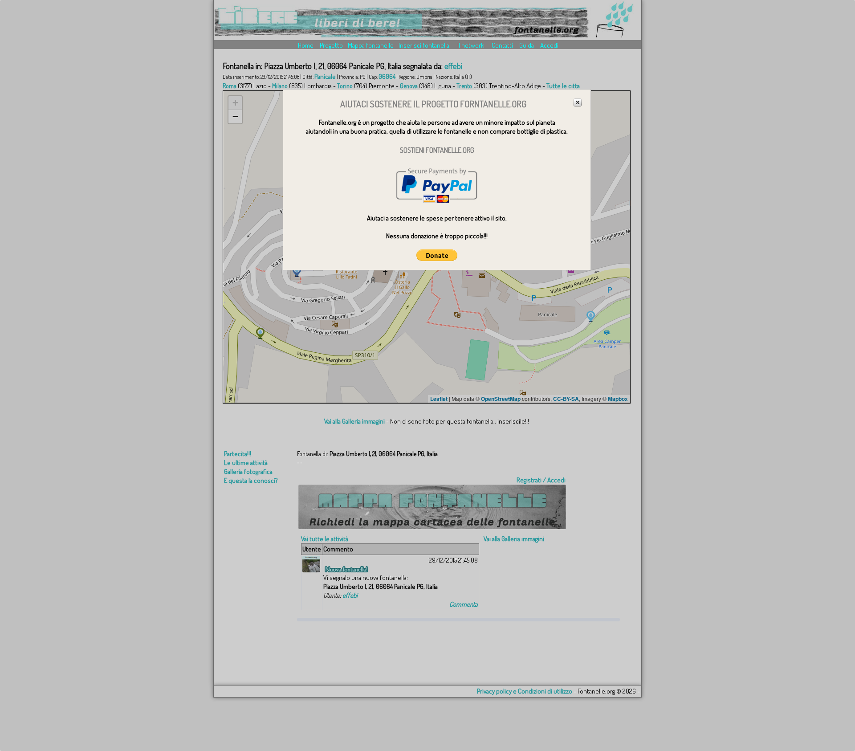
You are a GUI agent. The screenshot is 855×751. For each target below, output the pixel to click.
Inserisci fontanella (424, 45)
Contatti (502, 45)
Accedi (549, 45)
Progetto (331, 45)
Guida (526, 45)
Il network (470, 45)
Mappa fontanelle (371, 45)
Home (306, 45)
